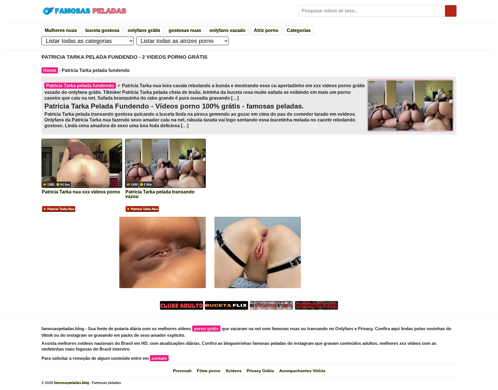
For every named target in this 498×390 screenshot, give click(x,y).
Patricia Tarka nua (60, 209)
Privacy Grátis (260, 371)
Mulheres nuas (61, 30)
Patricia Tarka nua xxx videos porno (81, 192)
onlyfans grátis (144, 30)
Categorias (299, 30)
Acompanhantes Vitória (302, 371)
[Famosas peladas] (85, 11)
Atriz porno (266, 30)
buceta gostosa (102, 30)
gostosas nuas (185, 30)
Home (49, 70)
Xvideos (234, 371)
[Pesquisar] (450, 11)
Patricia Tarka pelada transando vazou (160, 194)
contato (159, 358)
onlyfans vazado (228, 30)
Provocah (182, 371)
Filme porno (208, 371)
